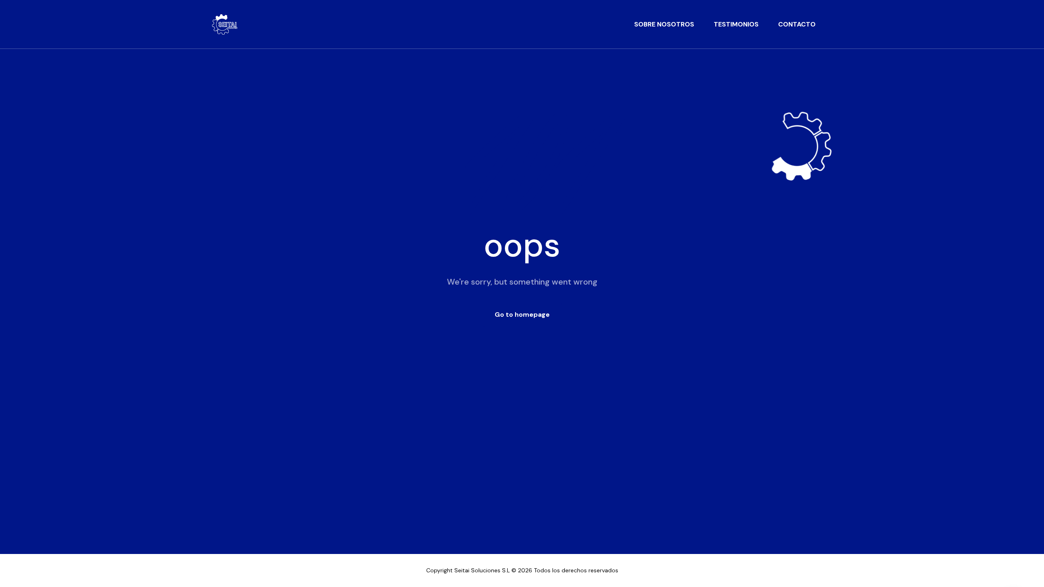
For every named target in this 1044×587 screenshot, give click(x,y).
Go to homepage (522, 314)
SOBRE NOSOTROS (664, 24)
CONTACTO (797, 24)
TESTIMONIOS (736, 24)
